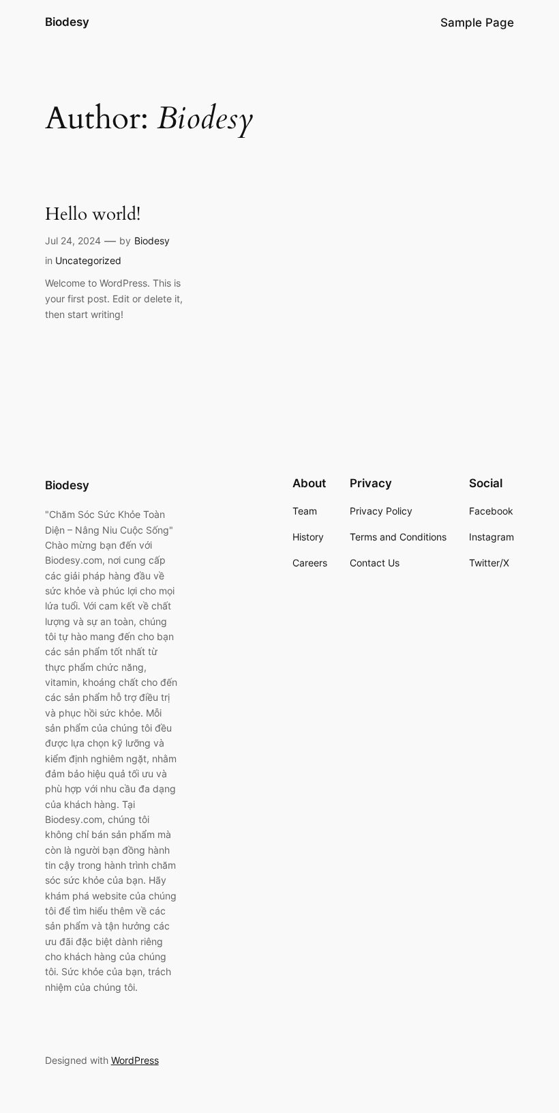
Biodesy (67, 22)
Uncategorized (88, 260)
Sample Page (477, 22)
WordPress (135, 1060)
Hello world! (92, 214)
